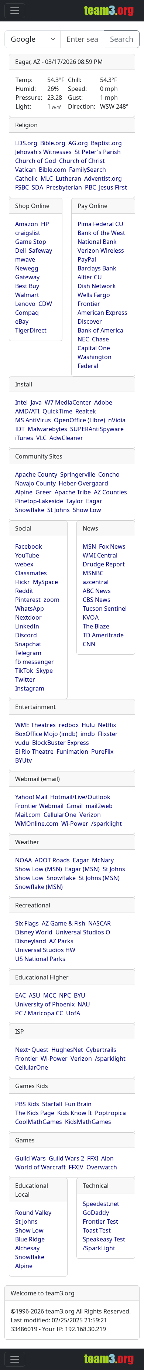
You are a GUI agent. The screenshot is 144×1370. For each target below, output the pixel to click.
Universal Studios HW (45, 950)
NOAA (23, 860)
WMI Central (100, 555)
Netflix (107, 725)
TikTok (24, 671)
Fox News (112, 546)
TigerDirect (31, 330)
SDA (37, 187)
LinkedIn (27, 626)
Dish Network (97, 286)
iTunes (24, 438)
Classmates (31, 573)
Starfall (52, 1104)
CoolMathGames (38, 1122)
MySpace (45, 582)
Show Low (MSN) (38, 869)
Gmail (74, 806)
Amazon (26, 224)
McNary (103, 860)
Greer (43, 492)
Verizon (90, 815)
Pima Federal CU (100, 224)
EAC (20, 995)
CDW (45, 304)
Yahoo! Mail (31, 797)
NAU (84, 1004)
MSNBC (93, 573)
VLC (41, 438)
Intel (21, 402)
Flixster (108, 734)
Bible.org (52, 143)
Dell (20, 250)
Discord (26, 635)
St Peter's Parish (98, 152)
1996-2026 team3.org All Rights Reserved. (71, 1311)
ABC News (97, 591)
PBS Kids (27, 1104)
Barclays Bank (97, 268)
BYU (79, 995)
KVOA (91, 617)
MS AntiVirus (33, 420)
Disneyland (30, 941)
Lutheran (68, 178)
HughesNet (67, 1050)
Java (36, 402)
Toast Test (97, 1230)
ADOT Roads (52, 860)
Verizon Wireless (101, 250)
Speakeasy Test (104, 1239)
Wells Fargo (94, 295)
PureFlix (102, 751)
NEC (83, 339)
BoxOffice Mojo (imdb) (46, 734)
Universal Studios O (82, 932)
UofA (73, 1013)
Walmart (27, 295)
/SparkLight (99, 1248)
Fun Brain (78, 1104)
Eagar (94, 501)
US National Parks (40, 959)
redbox (69, 725)
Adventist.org (103, 178)
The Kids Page (34, 1113)
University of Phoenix (45, 1004)
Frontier (89, 304)
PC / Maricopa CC (39, 1013)
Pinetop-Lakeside (39, 501)
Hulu (88, 725)
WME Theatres (35, 725)
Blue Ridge (30, 1239)
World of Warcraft (40, 1167)
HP (45, 224)
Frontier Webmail (39, 806)
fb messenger (34, 662)
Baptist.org (106, 143)
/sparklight (106, 823)
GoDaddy (96, 1213)
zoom (51, 600)
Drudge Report (104, 564)
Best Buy (27, 286)
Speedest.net (101, 1204)
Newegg (26, 268)
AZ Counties (110, 492)
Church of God (35, 161)
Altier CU (90, 277)
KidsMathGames (88, 1122)
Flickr (22, 582)
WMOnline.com (36, 823)
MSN (89, 546)
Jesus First (113, 187)
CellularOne (60, 815)
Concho (109, 474)
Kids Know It (74, 1113)
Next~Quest (31, 1050)
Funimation (72, 751)
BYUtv (23, 760)
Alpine (23, 492)
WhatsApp (29, 608)
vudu (22, 743)
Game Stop (30, 242)
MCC (49, 995)
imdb (87, 734)
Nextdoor (28, 617)
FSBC (22, 187)
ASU (34, 995)
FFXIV (76, 1167)
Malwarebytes (47, 429)
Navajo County (35, 483)
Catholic (26, 178)
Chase (100, 339)
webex (24, 564)
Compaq (27, 313)
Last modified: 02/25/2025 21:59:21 (59, 1320)
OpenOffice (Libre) (79, 420)
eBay (21, 321)
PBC (90, 187)
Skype (44, 671)
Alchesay (27, 1248)
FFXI (92, 1158)
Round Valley (33, 1213)
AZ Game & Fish (63, 923)
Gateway (27, 277)
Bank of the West (101, 233)
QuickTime (57, 411)
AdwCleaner (66, 438)
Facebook (28, 546)
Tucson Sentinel (105, 608)
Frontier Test (100, 1221)
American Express (102, 313)
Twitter (25, 679)
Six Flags (27, 923)
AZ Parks (61, 941)
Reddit (24, 591)
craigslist (27, 233)
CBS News (96, 600)
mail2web (99, 806)
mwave (25, 259)
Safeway (40, 250)
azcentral (96, 582)
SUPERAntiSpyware (97, 429)
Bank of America (100, 330)
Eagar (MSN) (82, 869)
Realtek (85, 411)
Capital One (94, 348)
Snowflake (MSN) (39, 887)
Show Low (87, 510)
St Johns (58, 510)
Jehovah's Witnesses (43, 152)
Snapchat (28, 644)
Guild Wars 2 (66, 1158)
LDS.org (26, 143)
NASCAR (99, 923)
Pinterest (28, 600)
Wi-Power (74, 823)
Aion (107, 1158)
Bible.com (52, 170)
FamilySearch (87, 170)
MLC (47, 178)
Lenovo (25, 304)
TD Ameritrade (103, 635)
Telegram (28, 653)
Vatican (25, 170)
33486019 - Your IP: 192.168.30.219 (58, 1329)
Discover (90, 321)
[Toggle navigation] (14, 10)
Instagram (29, 688)
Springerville (77, 474)
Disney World (33, 932)
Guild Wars (30, 1158)
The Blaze (96, 626)
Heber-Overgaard (83, 483)
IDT (20, 429)
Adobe (103, 402)
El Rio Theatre (34, 751)
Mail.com (28, 815)
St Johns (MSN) (99, 878)
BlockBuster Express (60, 743)
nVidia (117, 420)
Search (121, 39)
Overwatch (101, 1167)
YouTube (27, 555)
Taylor (74, 501)
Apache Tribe (73, 492)
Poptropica (110, 1113)
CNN (89, 644)
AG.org (78, 143)
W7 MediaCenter (68, 402)
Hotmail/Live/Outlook (80, 797)
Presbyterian (64, 187)
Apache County (36, 474)
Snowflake (29, 510)
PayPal (87, 259)
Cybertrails (101, 1050)
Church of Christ (82, 161)
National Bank (97, 242)
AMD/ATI (27, 411)
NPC (65, 995)
